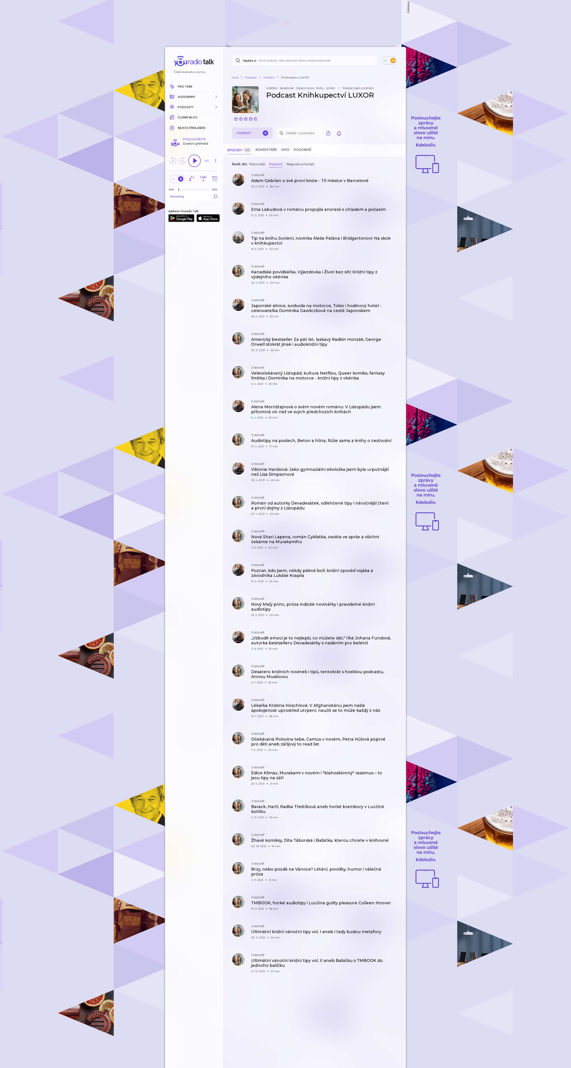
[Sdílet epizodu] (397, 183)
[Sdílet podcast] (329, 133)
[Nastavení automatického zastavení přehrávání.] (191, 178)
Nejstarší (275, 164)
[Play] (194, 160)
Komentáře (266, 150)
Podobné (302, 150)
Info (285, 150)
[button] (194, 97)
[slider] (178, 190)
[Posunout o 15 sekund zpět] (173, 160)
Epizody (239, 150)
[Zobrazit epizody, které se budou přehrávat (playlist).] (214, 179)
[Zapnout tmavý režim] (389, 61)
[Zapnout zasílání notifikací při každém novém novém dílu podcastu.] (338, 133)
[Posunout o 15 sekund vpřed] (182, 160)
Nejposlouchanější (300, 164)
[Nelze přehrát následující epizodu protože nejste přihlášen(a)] (206, 160)
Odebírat (244, 133)
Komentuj (177, 196)
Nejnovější (257, 164)
